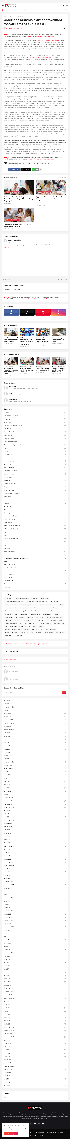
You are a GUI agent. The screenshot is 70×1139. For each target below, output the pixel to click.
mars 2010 (35, 1017)
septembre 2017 (35, 885)
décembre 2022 (35, 759)
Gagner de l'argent (35, 483)
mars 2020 (35, 839)
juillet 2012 (35, 930)
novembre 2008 (35, 1069)
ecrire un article (35, 461)
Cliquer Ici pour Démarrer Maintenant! (41, 36)
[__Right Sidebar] (27, 316)
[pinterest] (43, 1123)
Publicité (35, 535)
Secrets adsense (35, 542)
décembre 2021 (35, 797)
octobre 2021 (35, 804)
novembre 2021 (35, 801)
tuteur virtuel (35, 571)
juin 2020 (35, 836)
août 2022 (35, 772)
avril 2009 (35, 1053)
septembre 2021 (35, 807)
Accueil (6, 16)
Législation (35, 506)
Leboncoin (35, 503)
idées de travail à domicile (35, 493)
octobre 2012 (35, 924)
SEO (35, 545)
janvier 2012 (35, 946)
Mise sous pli (35, 522)
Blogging (35, 419)
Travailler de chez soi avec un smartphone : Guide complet (11, 339)
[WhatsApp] (33, 169)
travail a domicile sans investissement (35, 558)
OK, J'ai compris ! (10, 1134)
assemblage (34, 57)
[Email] (37, 169)
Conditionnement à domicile (30, 163)
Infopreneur (35, 496)
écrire (35, 458)
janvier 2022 (35, 794)
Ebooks (35, 451)
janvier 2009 (35, 1063)
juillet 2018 (35, 872)
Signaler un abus (11, 659)
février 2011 (35, 982)
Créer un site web (35, 438)
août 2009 (35, 1040)
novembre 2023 (35, 723)
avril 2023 (35, 746)
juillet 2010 (35, 1004)
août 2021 (35, 810)
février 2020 (35, 843)
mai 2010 (35, 1011)
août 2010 (35, 1001)
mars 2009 (35, 1056)
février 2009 (35, 1059)
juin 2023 (35, 739)
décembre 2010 (35, 988)
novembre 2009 (35, 1030)
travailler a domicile (35, 568)
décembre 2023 (35, 720)
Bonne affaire (35, 422)
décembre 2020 (35, 820)
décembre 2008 (35, 1066)
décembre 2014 (35, 907)
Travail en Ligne (35, 561)
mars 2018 (35, 875)
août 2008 (35, 1076)
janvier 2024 (35, 717)
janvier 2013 (35, 914)
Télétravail (35, 548)
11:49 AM (10, 242)
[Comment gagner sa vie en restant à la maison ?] (59, 332)
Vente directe (35, 577)
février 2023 (35, 752)
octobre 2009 (35, 1034)
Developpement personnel (35, 445)
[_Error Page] (43, 316)
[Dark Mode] (64, 5)
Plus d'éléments (13, 671)
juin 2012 (35, 933)
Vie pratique (35, 584)
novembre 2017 (35, 882)
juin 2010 (35, 1008)
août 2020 (35, 830)
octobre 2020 (35, 823)
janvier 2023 (35, 755)
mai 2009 (35, 1050)
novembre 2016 (35, 898)
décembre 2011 (35, 949)
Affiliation (35, 412)
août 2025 (35, 700)
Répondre (7, 247)
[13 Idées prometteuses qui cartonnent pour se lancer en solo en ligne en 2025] (27, 332)
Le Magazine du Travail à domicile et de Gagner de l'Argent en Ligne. (25, 644)
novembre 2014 (35, 911)
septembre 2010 (35, 998)
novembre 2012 (35, 920)
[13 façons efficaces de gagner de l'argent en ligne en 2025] (43, 332)
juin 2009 (35, 1046)
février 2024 (35, 713)
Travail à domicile (44, 163)
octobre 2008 (35, 1072)
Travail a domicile (35, 551)
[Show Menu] (2, 5)
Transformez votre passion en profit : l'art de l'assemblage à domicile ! (27, 369)
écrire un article (35, 464)
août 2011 (35, 962)
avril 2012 (35, 940)
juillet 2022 (35, 775)
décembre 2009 (35, 1027)
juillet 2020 (35, 833)
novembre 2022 (35, 762)
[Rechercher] (67, 5)
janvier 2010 (35, 1024)
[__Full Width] (11, 316)
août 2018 (35, 869)
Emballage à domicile (35, 471)
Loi (35, 509)
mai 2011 (35, 972)
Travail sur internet (35, 564)
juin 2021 (35, 814)
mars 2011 (35, 979)
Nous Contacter (51, 1132)
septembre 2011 (35, 959)
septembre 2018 (35, 865)
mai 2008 (35, 1082)
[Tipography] (43, 318)
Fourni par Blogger (11, 651)
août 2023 (35, 733)
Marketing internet (35, 519)
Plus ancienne (62, 279)
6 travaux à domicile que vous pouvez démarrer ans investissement (34, 10)
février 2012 (35, 943)
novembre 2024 (35, 707)
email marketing (35, 467)
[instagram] (39, 1123)
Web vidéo (35, 587)
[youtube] (35, 1123)
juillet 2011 (35, 966)
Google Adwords (35, 490)
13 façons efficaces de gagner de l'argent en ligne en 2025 (42, 340)
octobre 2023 (35, 726)
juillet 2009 (35, 1043)
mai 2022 (35, 781)
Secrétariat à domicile (35, 538)
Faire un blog (35, 477)
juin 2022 (35, 778)
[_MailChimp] (58, 316)
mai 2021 (35, 817)
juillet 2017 (35, 888)
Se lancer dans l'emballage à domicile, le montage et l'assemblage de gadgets (19, 199)
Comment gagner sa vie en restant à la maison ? (59, 339)
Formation (35, 480)
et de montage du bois (46, 57)
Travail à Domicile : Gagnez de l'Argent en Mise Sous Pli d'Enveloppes (58, 369)
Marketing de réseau (35, 513)
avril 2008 (35, 1085)
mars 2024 (35, 710)
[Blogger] (27, 318)
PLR (35, 532)
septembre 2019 (35, 846)
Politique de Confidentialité (35, 1132)
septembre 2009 (35, 1037)
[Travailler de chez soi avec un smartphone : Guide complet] (11, 332)
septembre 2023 (35, 729)
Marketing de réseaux (35, 516)
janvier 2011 (35, 985)
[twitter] (31, 1123)
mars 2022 (35, 788)
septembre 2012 (35, 927)
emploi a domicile (35, 474)
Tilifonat (60, 1132)
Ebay (35, 448)
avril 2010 (35, 1014)
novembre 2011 (35, 953)
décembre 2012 (35, 917)
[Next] (67, 10)
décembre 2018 (35, 862)
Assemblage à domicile (17, 16)
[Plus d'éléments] (40, 169)
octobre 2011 (35, 956)
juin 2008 (35, 1079)
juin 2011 (35, 969)
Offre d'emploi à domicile (35, 529)
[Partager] (64, 28)
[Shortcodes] (58, 318)
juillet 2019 (35, 852)
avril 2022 (35, 784)
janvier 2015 (35, 904)
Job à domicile (35, 500)
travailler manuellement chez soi (49, 40)
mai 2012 (35, 937)
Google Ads (35, 487)
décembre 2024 (35, 704)
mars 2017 (35, 894)
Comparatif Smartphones (12, 289)
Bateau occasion (14, 240)
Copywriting (35, 428)
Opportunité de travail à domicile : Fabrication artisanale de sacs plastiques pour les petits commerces (50, 200)
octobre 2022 (35, 765)
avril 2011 (35, 975)
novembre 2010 (35, 992)
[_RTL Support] (11, 318)
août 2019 (35, 849)
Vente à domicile (35, 574)
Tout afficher (62, 177)
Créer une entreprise (35, 441)
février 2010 (35, 1021)
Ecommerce (35, 454)
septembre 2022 (35, 768)
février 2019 (35, 856)
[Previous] (65, 10)
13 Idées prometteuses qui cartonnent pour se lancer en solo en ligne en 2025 (26, 341)
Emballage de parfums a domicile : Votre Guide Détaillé (18, 225)
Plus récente (7, 279)
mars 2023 (35, 749)
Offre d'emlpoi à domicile (35, 526)
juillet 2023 (35, 736)
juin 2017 (35, 891)
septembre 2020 (35, 827)
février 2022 (35, 791)
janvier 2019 (35, 859)
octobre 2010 (35, 995)
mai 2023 (35, 742)
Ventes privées (35, 581)
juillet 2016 (35, 901)
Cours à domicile (35, 432)
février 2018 (35, 878)
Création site (35, 435)
